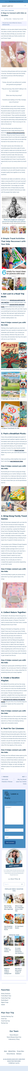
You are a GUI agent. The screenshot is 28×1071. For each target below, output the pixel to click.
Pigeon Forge (4, 1002)
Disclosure (18, 1053)
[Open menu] (25, 5)
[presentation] (14, 355)
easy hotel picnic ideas (16, 461)
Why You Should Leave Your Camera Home (21, 780)
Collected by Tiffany (14, 1039)
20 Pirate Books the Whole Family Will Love (13, 369)
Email (7, 837)
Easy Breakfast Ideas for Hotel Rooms (8, 928)
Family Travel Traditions (7, 10)
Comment (8, 807)
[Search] (22, 884)
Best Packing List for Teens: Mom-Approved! (8, 907)
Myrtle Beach (4, 1000)
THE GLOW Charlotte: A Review (7, 779)
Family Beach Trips (6, 996)
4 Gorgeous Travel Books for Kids (10, 428)
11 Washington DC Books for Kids (10, 399)
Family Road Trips (5, 998)
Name (7, 830)
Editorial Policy (12, 1051)
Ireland (3, 1004)
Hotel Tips (4, 1018)
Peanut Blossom (14, 1035)
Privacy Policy (20, 1051)
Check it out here (19, 450)
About (5, 1051)
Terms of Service (11, 1053)
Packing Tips (4, 1023)
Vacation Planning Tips (7, 1016)
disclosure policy (6, 24)
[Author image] (2, 19)
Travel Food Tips (5, 1021)
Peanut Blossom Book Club (14, 1037)
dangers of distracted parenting (16, 132)
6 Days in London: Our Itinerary (7, 950)
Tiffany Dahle (8, 19)
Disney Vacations (5, 993)
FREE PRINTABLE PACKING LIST (16, 1)
